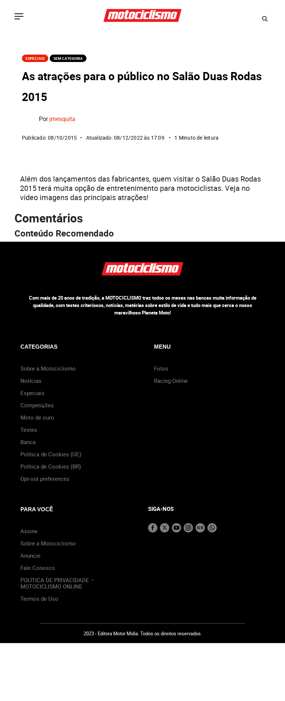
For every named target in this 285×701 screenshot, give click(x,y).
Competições (37, 405)
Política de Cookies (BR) (50, 466)
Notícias (31, 380)
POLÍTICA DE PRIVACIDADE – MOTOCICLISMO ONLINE (57, 583)
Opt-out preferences (44, 478)
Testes (28, 429)
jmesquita (62, 119)
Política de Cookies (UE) (50, 454)
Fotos (161, 368)
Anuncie (30, 555)
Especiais (35, 58)
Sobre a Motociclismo (48, 368)
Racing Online (171, 380)
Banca (28, 442)
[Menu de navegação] (18, 17)
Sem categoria (68, 58)
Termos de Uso (39, 598)
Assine (28, 531)
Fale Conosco (37, 567)
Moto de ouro (37, 417)
